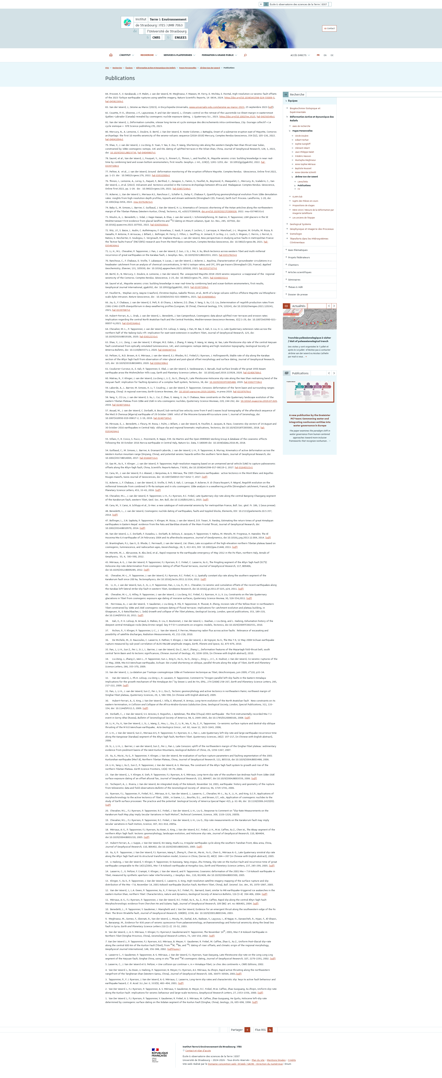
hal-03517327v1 (208, 268)
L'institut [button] (125, 55)
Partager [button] (237, 1030)
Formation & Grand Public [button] (218, 55)
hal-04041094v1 (114, 139)
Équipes (129, 67)
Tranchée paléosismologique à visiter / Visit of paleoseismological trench (309, 339)
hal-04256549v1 (266, 116)
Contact (331, 28)
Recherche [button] (147, 55)
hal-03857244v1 (182, 188)
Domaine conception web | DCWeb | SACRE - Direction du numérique (245, 1063)
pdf (271, 107)
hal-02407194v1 (121, 404)
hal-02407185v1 (162, 418)
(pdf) (204, 476)
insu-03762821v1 (143, 201)
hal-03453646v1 (131, 323)
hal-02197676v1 (242, 391)
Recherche (117, 67)
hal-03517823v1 (228, 255)
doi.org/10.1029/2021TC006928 (219, 211)
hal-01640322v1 (244, 467)
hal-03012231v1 (149, 336)
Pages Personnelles (187, 67)
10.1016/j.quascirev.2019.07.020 (259, 401)
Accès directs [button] (298, 55)
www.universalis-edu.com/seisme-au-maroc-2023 (216, 107)
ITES (107, 67)
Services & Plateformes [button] (178, 55)
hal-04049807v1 (147, 152)
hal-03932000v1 (161, 175)
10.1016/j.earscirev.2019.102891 (197, 391)
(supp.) (176, 949)
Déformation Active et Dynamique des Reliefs (156, 67)
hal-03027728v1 (253, 382)
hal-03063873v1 (167, 349)
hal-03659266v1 (159, 224)
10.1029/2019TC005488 (222, 382)
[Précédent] (329, 306)
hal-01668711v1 (149, 457)
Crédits (292, 1060)
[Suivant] (334, 306)
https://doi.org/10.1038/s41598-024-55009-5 (249, 97)
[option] (310, 337)
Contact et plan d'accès (198, 1050)
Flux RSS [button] (260, 1030)
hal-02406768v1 (252, 372)
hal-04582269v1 (114, 101)
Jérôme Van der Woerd (210, 67)
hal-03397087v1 (121, 310)
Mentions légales (276, 1060)
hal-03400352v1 (219, 277)
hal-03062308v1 (159, 363)
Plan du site (258, 1060)
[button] (245, 55)
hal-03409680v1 (207, 296)
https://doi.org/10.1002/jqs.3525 (237, 116)
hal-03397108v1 (199, 287)
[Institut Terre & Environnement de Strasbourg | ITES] (127, 22)
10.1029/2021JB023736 (123, 152)
